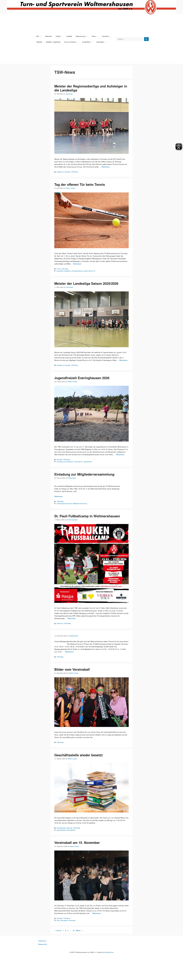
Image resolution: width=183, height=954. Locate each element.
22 (74, 930)
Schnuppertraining (77, 271)
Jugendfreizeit (87, 462)
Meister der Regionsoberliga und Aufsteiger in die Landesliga (90, 88)
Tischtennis (105, 36)
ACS (37, 36)
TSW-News (74, 172)
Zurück (57, 930)
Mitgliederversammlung (80, 503)
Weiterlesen (105, 167)
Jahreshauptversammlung (64, 503)
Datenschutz (42, 944)
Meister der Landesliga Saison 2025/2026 (86, 283)
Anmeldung (60, 462)
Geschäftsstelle (61, 828)
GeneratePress (109, 952)
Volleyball (39, 42)
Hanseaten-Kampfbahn (64, 271)
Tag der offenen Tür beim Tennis (79, 184)
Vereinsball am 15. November (77, 842)
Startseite (67, 172)
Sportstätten (100, 42)
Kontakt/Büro (86, 42)
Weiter (79, 930)
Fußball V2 (60, 623)
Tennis (94, 36)
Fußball (58, 36)
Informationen (78, 462)
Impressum (42, 941)
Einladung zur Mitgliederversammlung (84, 474)
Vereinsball (72, 920)
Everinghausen (68, 462)
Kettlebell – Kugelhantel (53, 42)
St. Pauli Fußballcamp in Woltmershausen (87, 516)
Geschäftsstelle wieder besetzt (78, 755)
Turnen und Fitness (70, 42)
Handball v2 (60, 172)
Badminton (48, 36)
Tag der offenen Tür (89, 271)
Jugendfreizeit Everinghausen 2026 (81, 377)
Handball (69, 36)
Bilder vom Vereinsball (72, 669)
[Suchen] (146, 39)
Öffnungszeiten (71, 830)
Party (58, 920)
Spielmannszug (80, 36)
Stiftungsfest (64, 920)
